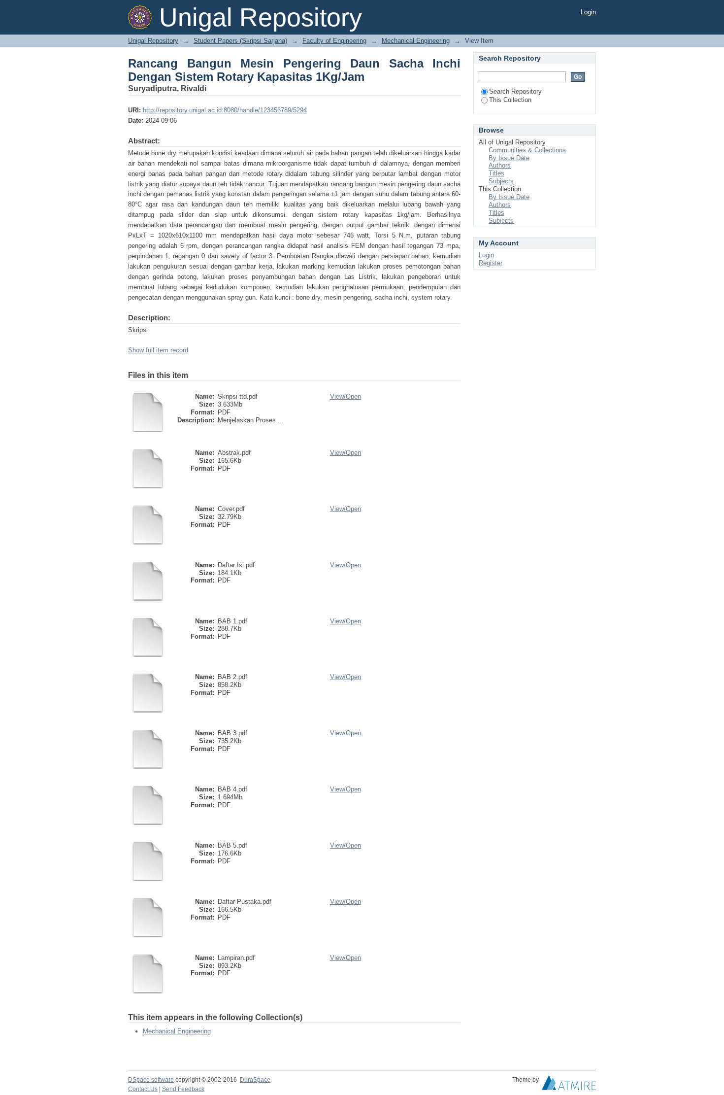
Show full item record (158, 350)
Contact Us (143, 1089)
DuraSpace (255, 1079)
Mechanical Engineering (416, 40)
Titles (496, 173)
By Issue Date (509, 158)
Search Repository (515, 91)
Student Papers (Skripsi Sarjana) (240, 40)
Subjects (501, 181)
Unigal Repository (153, 40)
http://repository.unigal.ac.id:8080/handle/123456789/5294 (225, 110)
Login (588, 12)
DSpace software (151, 1079)
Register (490, 263)
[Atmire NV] (569, 1085)
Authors (500, 165)
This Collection (510, 99)
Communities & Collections (527, 150)
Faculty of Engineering (334, 40)
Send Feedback (183, 1089)
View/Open (345, 396)
